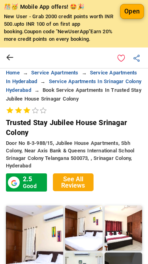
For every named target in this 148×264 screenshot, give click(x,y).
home (13, 73)
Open (132, 11)
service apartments (55, 73)
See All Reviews (73, 182)
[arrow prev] (10, 57)
